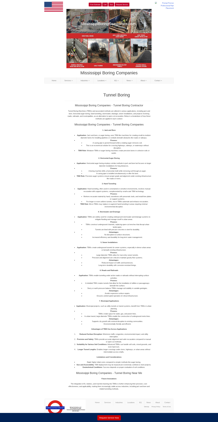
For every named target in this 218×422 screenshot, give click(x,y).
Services (67, 80)
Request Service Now (109, 418)
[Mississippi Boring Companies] (66, 409)
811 (115, 80)
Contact (158, 80)
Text (111, 4)
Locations (101, 80)
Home (54, 80)
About (143, 80)
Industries (84, 80)
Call (105, 4)
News (129, 80)
